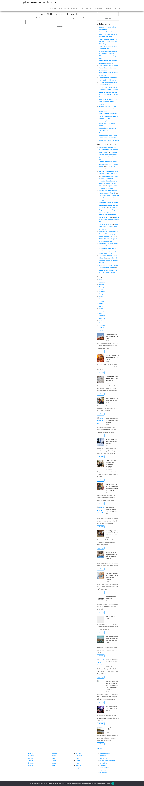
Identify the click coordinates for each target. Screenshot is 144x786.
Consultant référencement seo (107, 760)
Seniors (101, 323)
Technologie (98, 8)
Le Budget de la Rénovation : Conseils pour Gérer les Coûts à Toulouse (108, 260)
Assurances (102, 282)
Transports (108, 8)
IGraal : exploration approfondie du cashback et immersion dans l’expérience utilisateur (109, 68)
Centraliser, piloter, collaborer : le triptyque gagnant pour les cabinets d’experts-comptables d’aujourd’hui (112, 685)
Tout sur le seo (103, 756)
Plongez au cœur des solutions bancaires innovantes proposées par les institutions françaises (108, 116)
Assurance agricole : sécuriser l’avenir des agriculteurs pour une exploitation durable (108, 123)
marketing (101, 311)
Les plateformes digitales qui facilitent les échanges (111, 441)
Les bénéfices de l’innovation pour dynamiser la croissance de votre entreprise (109, 198)
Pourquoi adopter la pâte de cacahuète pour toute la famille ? (112, 357)
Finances (101, 296)
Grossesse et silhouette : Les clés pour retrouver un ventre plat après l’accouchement (108, 109)
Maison (66, 8)
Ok (113, 783)
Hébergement (103, 768)
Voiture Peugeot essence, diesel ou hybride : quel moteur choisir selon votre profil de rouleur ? (108, 46)
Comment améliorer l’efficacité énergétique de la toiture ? (112, 336)
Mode (100, 313)
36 (101, 748)
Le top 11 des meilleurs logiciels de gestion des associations (112, 420)
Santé (60, 8)
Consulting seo (103, 772)
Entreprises (52, 8)
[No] (142, 783)
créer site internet (104, 770)
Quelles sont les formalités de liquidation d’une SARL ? (112, 662)
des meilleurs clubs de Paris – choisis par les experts (111, 708)
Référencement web (105, 753)
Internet (74, 8)
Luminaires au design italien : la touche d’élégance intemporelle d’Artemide (108, 210)
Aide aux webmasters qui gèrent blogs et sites (39, 2)
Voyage (81, 8)
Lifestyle (89, 8)
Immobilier (101, 301)
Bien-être (118, 8)
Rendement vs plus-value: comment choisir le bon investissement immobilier (108, 101)
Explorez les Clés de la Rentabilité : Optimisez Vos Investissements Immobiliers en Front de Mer (108, 34)
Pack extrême (103, 758)
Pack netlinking (103, 763)
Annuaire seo (103, 765)
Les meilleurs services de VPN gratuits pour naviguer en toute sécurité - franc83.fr (108, 164)
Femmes (101, 294)
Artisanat (101, 279)
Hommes (101, 299)
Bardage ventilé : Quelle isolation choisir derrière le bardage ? (108, 227)
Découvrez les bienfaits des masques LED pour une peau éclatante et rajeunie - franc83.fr (109, 205)
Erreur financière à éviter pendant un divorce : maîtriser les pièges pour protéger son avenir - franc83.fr (108, 234)
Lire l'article (101, 351)
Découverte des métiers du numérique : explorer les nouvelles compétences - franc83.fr (108, 150)
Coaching (101, 287)
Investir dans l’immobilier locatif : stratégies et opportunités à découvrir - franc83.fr (109, 183)
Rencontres (102, 318)
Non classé (102, 316)
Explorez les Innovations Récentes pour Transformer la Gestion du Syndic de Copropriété (108, 94)
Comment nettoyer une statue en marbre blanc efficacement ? (112, 379)
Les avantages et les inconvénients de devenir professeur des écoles (112, 533)
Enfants (101, 289)
